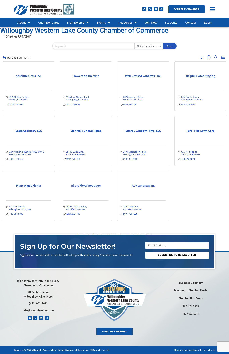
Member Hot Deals (191, 298)
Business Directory (191, 283)
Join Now (151, 22)
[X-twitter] (150, 9)
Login (208, 22)
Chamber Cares (48, 22)
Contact (190, 22)
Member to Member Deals (190, 290)
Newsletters (191, 313)
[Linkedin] (156, 9)
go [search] (171, 46)
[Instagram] (161, 9)
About (21, 22)
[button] (4, 57)
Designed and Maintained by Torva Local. (194, 349)
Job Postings (191, 306)
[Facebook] (144, 9)
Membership (75, 22)
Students (171, 22)
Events (101, 22)
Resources (125, 22)
